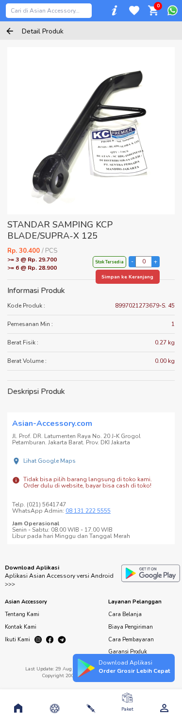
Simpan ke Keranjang (127, 277)
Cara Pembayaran (131, 639)
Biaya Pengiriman (130, 627)
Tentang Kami (22, 614)
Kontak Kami (20, 627)
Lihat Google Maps (49, 461)
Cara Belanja (125, 614)
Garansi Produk (127, 651)
